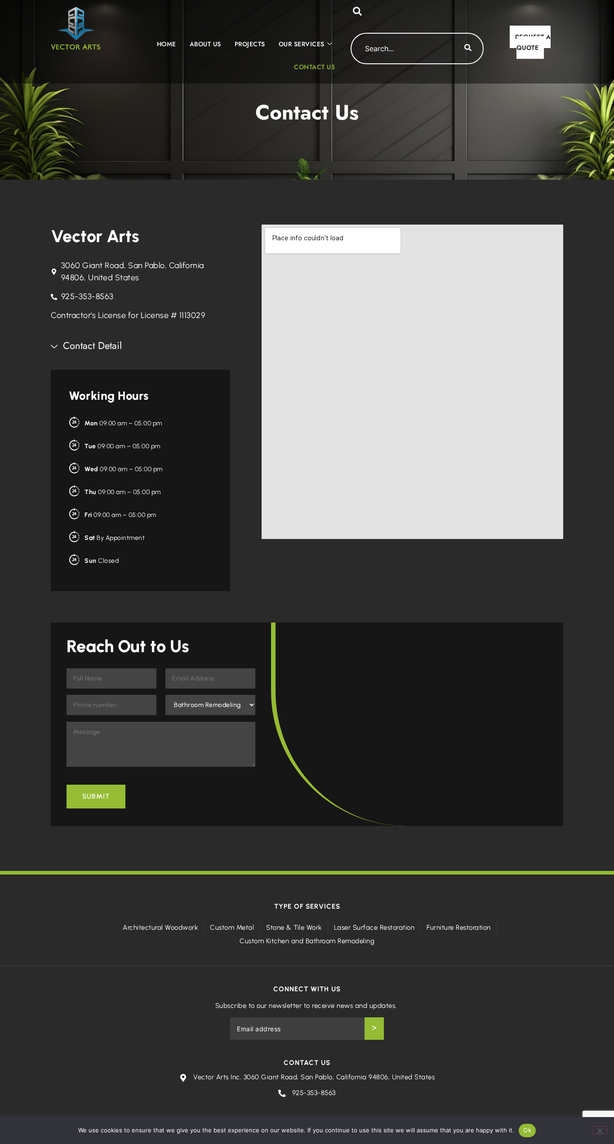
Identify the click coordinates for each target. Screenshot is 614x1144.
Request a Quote (533, 42)
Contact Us (314, 66)
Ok (527, 1130)
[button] (357, 13)
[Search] (468, 48)
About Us (205, 44)
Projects (250, 44)
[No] (599, 1130)
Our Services (302, 44)
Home (166, 44)
